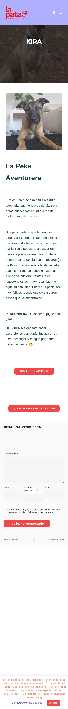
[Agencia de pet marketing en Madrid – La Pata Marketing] (17, 12)
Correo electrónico (31, 489)
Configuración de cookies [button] (26, 702)
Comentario (11, 453)
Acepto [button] (53, 702)
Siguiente (55, 539)
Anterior (12, 539)
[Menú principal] (60, 12)
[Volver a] (34, 539)
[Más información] (54, 12)
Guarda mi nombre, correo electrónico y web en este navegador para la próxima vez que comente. (33, 511)
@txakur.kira (30, 216)
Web (47, 487)
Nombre (9, 487)
